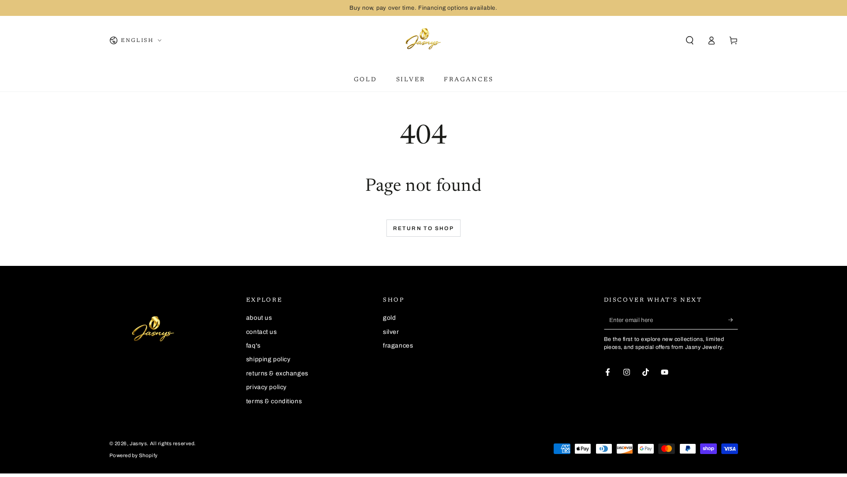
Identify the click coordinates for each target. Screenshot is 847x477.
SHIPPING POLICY (268, 359)
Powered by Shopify (133, 455)
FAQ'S (253, 345)
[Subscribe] (733, 319)
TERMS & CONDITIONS (274, 401)
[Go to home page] (423, 40)
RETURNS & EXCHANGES (277, 373)
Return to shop (423, 228)
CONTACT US (261, 332)
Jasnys (138, 443)
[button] (690, 40)
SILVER (391, 332)
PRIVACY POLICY (266, 387)
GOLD (389, 317)
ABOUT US (259, 317)
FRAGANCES (398, 345)
